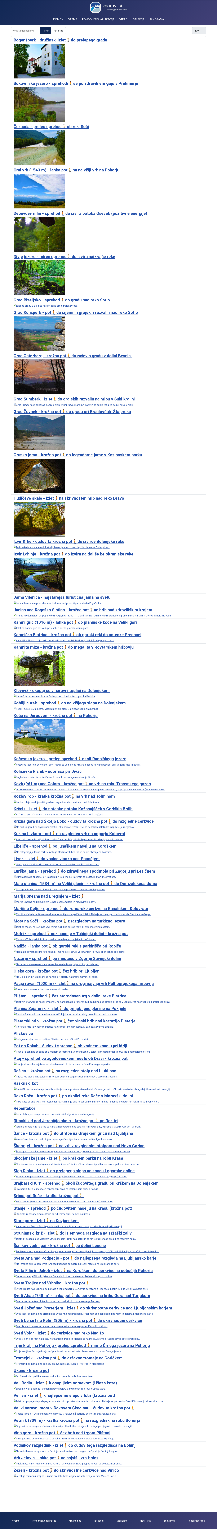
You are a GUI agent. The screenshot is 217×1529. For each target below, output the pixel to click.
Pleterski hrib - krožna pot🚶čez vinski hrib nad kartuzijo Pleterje (75, 1021)
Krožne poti (75, 1520)
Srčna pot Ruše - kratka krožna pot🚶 (49, 1195)
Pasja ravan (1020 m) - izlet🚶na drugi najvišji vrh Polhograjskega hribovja (84, 983)
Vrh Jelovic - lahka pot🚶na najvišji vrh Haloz (56, 1457)
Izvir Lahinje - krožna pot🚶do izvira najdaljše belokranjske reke (73, 554)
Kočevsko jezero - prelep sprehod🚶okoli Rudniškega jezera (70, 758)
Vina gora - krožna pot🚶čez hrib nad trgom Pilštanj (62, 1432)
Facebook (99, 1520)
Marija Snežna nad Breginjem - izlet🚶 (49, 896)
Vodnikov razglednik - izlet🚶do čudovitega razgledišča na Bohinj (75, 1445)
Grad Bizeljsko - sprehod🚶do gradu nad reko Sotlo (62, 300)
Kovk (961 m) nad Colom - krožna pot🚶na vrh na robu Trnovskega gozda (82, 783)
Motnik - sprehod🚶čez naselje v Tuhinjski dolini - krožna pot (71, 933)
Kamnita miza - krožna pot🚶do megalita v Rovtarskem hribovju (74, 647)
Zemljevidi (169, 1520)
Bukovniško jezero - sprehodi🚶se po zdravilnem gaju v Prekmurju (76, 83)
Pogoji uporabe (196, 1520)
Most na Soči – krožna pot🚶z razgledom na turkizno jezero (69, 921)
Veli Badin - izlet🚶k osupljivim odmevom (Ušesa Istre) (65, 1383)
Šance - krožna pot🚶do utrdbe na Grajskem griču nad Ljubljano (73, 1133)
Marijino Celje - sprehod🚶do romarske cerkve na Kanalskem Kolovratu (81, 908)
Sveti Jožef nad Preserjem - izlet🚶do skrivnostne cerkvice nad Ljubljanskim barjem (93, 1308)
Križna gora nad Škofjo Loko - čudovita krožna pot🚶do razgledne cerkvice (84, 821)
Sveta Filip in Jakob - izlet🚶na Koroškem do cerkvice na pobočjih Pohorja (83, 1270)
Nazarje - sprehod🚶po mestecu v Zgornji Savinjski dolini (67, 958)
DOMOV (58, 19)
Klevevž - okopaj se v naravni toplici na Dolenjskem (62, 690)
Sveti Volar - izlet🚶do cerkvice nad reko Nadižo (59, 1333)
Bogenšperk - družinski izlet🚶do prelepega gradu (60, 40)
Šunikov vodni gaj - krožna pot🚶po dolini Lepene (60, 1245)
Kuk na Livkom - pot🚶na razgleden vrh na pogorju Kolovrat (69, 833)
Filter (46, 30)
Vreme (15, 1520)
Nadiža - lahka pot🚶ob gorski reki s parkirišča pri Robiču (67, 946)
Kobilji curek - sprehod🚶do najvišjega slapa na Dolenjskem (70, 703)
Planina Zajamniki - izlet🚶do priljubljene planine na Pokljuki (70, 1008)
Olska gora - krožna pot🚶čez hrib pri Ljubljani (57, 971)
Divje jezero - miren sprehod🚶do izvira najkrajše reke (64, 256)
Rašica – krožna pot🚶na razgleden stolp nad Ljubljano (65, 1070)
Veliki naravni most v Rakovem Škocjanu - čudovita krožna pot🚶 (74, 1408)
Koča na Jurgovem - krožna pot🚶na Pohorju (56, 715)
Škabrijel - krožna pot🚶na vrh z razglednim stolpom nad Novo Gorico (79, 1145)
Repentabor (24, 1108)
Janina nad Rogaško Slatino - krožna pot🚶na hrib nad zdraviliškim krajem (83, 609)
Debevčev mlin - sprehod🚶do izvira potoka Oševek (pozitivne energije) (80, 213)
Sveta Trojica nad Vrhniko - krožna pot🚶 (52, 1283)
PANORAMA (156, 19)
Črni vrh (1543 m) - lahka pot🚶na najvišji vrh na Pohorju (66, 170)
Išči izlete (122, 1520)
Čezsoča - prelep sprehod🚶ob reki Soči (51, 126)
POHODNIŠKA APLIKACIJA (98, 19)
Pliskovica (23, 1033)
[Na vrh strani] (213, 1525)
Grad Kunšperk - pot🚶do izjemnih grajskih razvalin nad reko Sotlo (76, 312)
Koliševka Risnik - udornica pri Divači (48, 771)
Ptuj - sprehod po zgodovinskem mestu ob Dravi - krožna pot (71, 1058)
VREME (72, 19)
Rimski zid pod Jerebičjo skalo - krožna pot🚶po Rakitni (66, 1120)
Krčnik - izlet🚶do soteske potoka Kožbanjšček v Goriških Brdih (73, 808)
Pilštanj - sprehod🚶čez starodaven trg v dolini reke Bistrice (70, 996)
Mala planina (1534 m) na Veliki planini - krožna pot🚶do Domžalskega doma (85, 883)
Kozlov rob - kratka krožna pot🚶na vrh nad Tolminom (64, 796)
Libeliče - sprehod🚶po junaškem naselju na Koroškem (65, 846)
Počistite (58, 30)
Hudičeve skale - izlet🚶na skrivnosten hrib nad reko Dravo (69, 498)
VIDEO (123, 19)
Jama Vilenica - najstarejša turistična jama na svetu (62, 597)
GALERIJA (138, 19)
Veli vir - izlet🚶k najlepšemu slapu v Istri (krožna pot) (64, 1395)
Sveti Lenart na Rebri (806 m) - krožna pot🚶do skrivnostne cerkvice (78, 1320)
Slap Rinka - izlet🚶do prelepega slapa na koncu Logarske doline (74, 1170)
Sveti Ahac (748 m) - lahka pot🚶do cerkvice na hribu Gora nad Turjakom (82, 1295)
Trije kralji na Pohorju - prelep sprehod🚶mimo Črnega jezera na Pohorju (82, 1345)
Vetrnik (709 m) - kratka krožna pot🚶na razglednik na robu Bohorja (77, 1420)
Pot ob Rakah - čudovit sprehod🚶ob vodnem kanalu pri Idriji (70, 1045)
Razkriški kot (26, 1083)
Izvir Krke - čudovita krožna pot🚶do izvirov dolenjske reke (69, 541)
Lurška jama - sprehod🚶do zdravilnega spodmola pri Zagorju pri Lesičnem (84, 871)
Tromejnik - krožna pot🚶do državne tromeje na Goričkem (68, 1357)
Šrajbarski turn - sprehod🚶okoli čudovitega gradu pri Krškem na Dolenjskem (86, 1183)
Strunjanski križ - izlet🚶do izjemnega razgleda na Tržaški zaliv (73, 1233)
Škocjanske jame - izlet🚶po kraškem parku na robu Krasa (68, 1158)
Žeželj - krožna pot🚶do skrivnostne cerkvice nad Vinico (66, 1470)
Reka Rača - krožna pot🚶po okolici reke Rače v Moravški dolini (73, 1095)
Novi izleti (145, 1520)
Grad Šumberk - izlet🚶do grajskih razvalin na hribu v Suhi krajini (74, 399)
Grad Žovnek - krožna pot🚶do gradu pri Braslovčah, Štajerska (72, 411)
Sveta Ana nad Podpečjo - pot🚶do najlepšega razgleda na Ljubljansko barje (85, 1258)
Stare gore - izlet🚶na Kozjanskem (46, 1220)
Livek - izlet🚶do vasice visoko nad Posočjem (57, 858)
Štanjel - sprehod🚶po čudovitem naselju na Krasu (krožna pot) (73, 1208)
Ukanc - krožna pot (31, 1370)
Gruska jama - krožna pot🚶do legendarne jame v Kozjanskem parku (78, 454)
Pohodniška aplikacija (44, 1520)
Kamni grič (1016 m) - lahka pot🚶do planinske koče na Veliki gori (75, 622)
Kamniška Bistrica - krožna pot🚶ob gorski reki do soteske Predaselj (78, 634)
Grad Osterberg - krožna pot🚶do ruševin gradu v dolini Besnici (73, 355)
